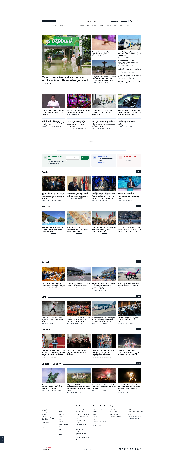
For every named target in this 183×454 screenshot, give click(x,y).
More (115, 25)
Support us (126, 163)
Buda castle (79, 440)
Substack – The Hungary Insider (99, 422)
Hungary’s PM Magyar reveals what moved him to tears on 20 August (129, 76)
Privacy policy (114, 411)
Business (62, 25)
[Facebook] (122, 449)
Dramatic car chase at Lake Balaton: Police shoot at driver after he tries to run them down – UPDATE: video (78, 123)
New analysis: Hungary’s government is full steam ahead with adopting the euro (77, 229)
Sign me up (84, 158)
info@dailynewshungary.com (135, 411)
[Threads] (140, 449)
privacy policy (77, 160)
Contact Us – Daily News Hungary (48, 413)
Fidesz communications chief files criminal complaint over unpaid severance (53, 112)
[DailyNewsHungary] (91, 21)
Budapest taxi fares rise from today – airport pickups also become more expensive (78, 285)
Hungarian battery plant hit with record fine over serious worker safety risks (103, 112)
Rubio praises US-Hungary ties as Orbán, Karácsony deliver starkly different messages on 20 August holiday (53, 195)
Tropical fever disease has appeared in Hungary (101, 53)
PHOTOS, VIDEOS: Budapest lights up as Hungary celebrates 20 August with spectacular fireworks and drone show (104, 123)
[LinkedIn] (120, 449)
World (101, 25)
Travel (70, 25)
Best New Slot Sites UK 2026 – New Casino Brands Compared (79, 111)
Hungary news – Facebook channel (98, 426)
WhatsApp (96, 411)
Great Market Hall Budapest (81, 434)
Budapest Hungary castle (83, 437)
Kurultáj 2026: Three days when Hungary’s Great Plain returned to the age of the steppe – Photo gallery (129, 387)
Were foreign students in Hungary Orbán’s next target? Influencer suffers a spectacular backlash (103, 319)
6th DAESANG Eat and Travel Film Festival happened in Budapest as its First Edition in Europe (78, 319)
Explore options (102, 162)
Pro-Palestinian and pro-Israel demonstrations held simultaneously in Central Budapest (128, 62)
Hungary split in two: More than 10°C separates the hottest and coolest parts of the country (129, 69)
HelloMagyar (114, 21)
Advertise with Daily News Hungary (115, 417)
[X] (127, 449)
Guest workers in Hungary (80, 421)
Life (76, 25)
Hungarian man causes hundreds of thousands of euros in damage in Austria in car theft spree (129, 112)
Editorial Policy (114, 414)
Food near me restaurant (82, 414)
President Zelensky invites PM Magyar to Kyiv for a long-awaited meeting (129, 123)
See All (138, 171)
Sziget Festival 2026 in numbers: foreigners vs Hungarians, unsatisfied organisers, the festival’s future (103, 353)
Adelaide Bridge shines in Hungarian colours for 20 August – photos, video (53, 123)
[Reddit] (138, 449)
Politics (55, 25)
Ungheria (61, 431)
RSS (94, 419)
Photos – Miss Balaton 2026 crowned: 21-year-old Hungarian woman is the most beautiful (128, 352)
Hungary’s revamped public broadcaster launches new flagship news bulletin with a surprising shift (129, 195)
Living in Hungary (125, 25)
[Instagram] (125, 449)
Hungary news (63, 409)
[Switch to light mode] (134, 21)
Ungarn (61, 429)
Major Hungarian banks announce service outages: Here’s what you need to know (65, 80)
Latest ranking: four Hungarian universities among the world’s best (128, 319)
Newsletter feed (97, 409)
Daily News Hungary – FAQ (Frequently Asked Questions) (48, 418)
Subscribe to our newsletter (49, 21)
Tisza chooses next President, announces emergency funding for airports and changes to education (53, 285)
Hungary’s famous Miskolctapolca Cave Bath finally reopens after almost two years (53, 229)
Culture (82, 25)
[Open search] (131, 21)
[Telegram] (135, 449)
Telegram (95, 414)
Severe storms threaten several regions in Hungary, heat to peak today (53, 319)
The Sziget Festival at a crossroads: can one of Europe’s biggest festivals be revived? (104, 229)
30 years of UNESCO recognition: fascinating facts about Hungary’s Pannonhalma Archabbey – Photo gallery (78, 387)
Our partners (45, 422)
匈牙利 (60, 434)
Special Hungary (92, 25)
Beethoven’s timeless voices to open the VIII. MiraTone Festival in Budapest (78, 352)
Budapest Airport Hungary (80, 430)
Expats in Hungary (81, 424)
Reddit (95, 416)
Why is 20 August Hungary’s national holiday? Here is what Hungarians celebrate (52, 386)
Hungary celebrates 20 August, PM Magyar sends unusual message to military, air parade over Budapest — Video (53, 353)
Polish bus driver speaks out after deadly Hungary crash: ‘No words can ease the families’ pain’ (129, 83)
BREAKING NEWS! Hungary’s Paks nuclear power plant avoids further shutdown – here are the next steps (129, 230)
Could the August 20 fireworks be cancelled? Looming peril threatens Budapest (104, 386)
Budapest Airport (80, 411)
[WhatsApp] (133, 449)
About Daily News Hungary (46, 409)
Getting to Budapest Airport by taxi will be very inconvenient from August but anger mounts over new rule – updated (104, 286)
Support (44, 427)
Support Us (124, 21)
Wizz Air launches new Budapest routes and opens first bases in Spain (129, 285)
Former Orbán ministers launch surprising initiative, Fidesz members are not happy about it (77, 195)
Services (109, 25)
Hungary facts (80, 427)
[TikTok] (130, 449)
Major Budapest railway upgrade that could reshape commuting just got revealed (129, 53)
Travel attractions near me (82, 417)
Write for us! (45, 424)
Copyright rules (114, 409)
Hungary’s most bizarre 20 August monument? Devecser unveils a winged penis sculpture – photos (104, 78)
